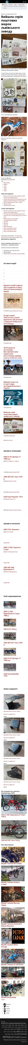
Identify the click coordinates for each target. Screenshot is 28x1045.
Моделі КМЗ (6, 542)
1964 (22, 1027)
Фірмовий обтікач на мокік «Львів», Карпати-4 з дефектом (12, 783)
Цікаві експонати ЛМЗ (14, 492)
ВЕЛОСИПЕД (7, 182)
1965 (25, 1027)
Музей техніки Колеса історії (10, 883)
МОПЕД (5, 184)
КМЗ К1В (6, 225)
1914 (6, 1025)
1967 (8, 1029)
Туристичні (24, 1041)
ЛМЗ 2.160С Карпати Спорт (10, 231)
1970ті (5, 190)
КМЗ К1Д (6, 223)
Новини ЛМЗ (12, 179)
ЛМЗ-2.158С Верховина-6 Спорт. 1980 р (13, 202)
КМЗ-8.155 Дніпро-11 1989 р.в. (12, 458)
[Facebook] (23, 1)
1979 (11, 1032)
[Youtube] (25, 1)
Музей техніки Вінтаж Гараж (10, 904)
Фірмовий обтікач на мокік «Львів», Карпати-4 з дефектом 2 (12, 760)
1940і (5, 186)
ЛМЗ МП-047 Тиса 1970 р (9, 205)
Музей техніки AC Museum (12, 964)
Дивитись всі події (8, 440)
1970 (14, 1029)
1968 (11, 1029)
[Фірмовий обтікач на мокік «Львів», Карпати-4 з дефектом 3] (14, 725)
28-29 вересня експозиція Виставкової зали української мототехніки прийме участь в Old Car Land (15, 215)
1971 (22, 1029)
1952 (25, 1025)
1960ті (5, 189)
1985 (12, 1034)
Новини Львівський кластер (15, 310)
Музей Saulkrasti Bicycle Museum (18, 1040)
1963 (19, 1027)
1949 (16, 1025)
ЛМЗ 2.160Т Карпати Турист (10, 228)
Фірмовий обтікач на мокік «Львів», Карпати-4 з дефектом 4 (12, 713)
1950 (19, 1025)
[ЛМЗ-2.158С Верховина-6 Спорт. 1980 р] (14, 804)
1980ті (18, 1032)
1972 (25, 1029)
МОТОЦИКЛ (16, 1037)
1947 (13, 1025)
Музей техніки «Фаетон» (11, 978)
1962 (16, 1027)
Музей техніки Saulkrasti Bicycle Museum (11, 925)
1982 (25, 1032)
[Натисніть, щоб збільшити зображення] (14, 51)
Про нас (3, 1021)
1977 (5, 1032)
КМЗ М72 (6, 221)
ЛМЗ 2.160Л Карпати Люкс (10, 229)
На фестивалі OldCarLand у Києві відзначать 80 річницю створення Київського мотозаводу (13, 319)
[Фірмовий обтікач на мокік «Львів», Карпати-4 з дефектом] (14, 772)
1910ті (3, 1025)
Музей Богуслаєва (8, 997)
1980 (14, 1032)
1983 (6, 1034)
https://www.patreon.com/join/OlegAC (16, 253)
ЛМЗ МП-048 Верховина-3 (9, 568)
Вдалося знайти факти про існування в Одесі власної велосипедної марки (13, 288)
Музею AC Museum (22, 76)
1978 (8, 1032)
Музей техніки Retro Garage (9, 946)
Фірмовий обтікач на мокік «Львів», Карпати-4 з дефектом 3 (12, 736)
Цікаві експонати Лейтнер (15, 510)
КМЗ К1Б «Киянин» (8, 226)
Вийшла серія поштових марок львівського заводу (12, 414)
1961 (13, 1027)
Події (10, 343)
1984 (9, 1034)
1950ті (5, 187)
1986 (15, 1034)
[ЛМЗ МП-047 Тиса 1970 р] (14, 830)
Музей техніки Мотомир (11, 863)
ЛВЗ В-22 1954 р (7, 204)
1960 (6, 1027)
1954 (3, 1027)
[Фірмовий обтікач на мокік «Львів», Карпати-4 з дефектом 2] (14, 749)
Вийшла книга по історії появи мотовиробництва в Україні (12, 385)
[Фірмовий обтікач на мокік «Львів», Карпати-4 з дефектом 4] (14, 702)
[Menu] (3, 2)
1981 (22, 1032)
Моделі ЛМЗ (6, 562)
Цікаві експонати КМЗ (14, 472)
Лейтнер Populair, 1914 (13, 497)
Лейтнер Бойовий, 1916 (11, 675)
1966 (5, 1029)
